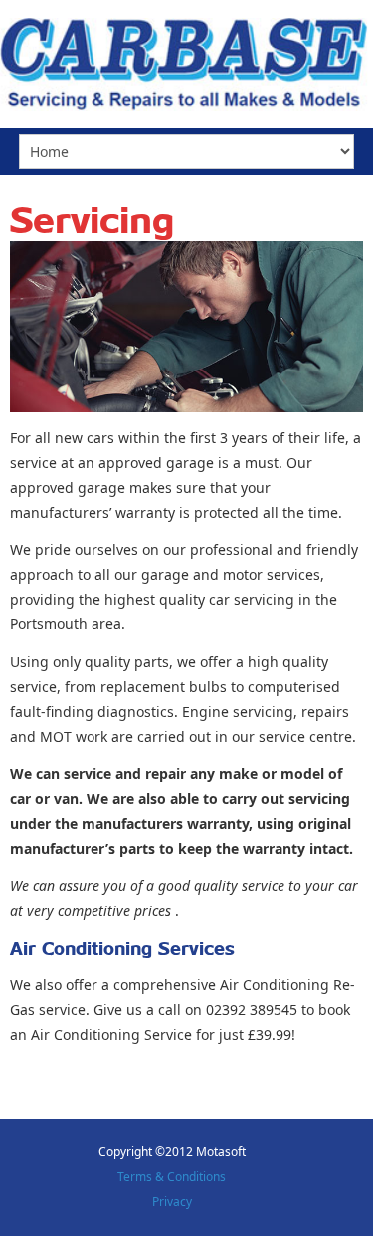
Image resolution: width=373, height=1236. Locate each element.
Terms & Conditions (171, 1176)
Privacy (172, 1201)
